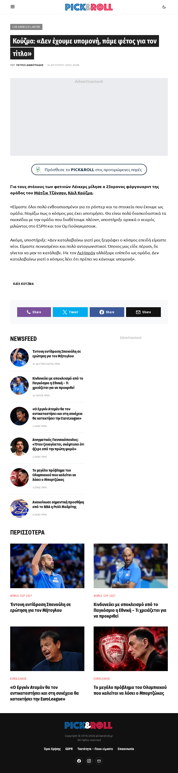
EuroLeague (18, 678)
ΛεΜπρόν (86, 252)
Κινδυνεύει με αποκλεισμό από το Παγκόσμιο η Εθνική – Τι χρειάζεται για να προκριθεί (57, 383)
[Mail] (99, 761)
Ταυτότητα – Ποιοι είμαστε (95, 749)
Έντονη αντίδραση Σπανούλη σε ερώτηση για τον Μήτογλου (56, 353)
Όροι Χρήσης (52, 749)
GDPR (69, 749)
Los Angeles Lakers (26, 27)
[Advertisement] (89, 117)
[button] (12, 7)
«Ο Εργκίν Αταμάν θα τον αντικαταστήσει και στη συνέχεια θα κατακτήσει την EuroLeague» (57, 414)
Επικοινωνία (126, 749)
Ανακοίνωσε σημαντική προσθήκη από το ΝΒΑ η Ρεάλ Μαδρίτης (58, 504)
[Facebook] (79, 761)
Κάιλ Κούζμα (80, 192)
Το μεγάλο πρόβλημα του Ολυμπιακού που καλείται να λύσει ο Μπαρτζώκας (54, 475)
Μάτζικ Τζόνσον (50, 192)
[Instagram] (89, 761)
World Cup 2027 (21, 595)
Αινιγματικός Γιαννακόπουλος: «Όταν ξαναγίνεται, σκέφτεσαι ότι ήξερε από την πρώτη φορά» (58, 444)
